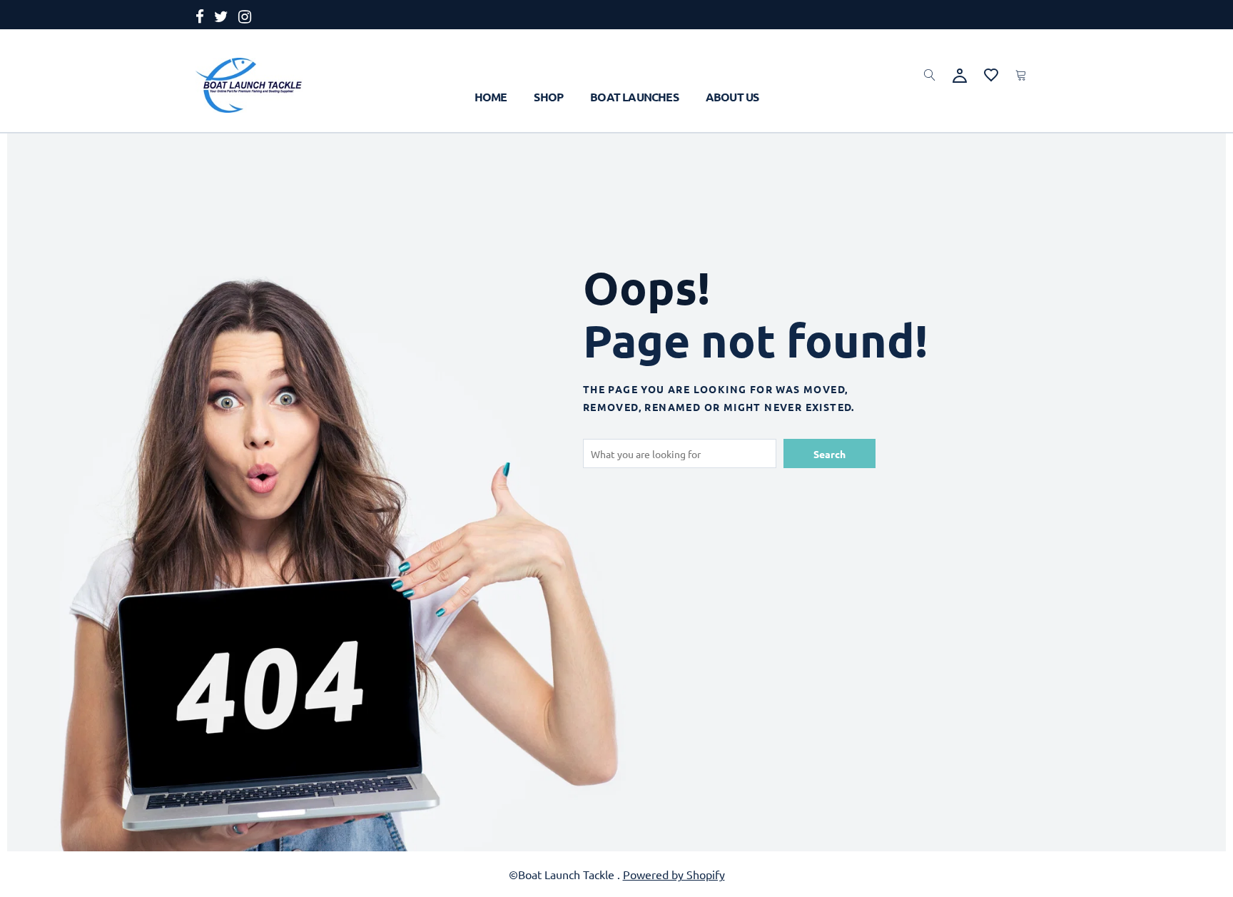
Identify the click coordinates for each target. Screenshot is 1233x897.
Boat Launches (634, 96)
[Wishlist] (991, 73)
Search (829, 453)
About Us (732, 96)
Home (491, 96)
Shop (548, 96)
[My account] (960, 73)
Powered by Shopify (674, 874)
